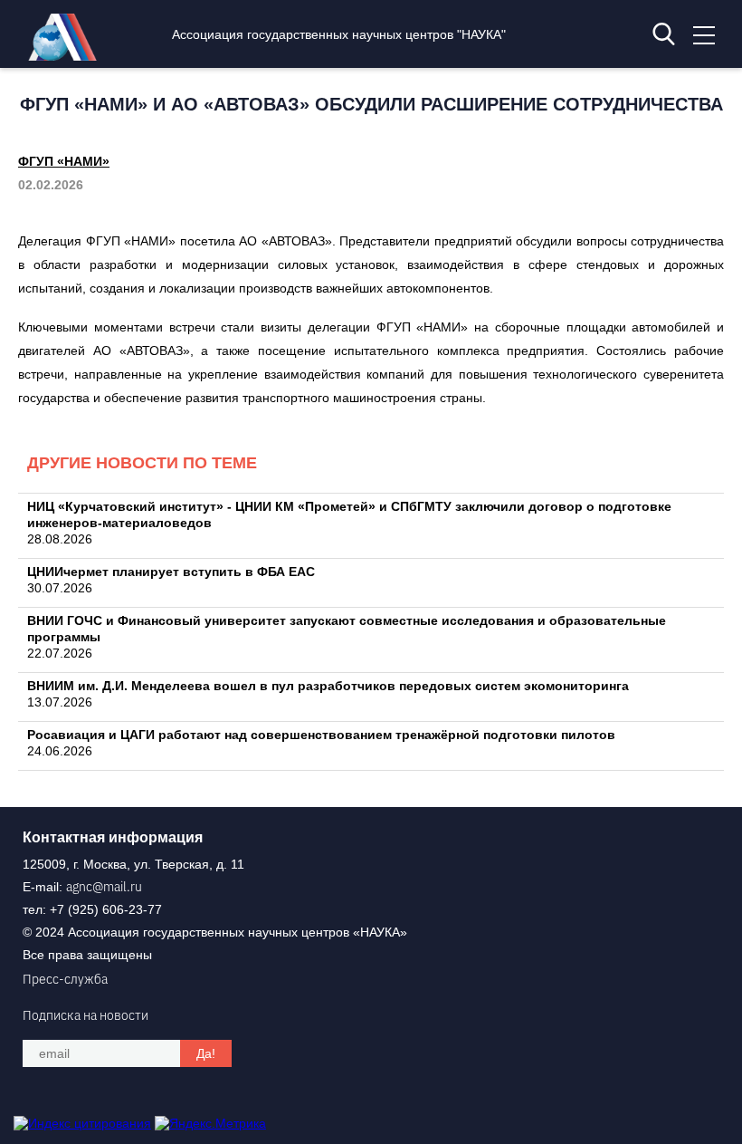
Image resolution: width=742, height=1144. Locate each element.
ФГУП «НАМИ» (63, 161)
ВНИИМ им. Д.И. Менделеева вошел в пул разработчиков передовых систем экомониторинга (328, 685)
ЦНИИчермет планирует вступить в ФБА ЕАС (171, 571)
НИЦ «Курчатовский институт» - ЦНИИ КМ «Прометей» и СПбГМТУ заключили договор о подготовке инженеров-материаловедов (349, 514)
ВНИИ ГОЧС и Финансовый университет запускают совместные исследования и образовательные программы (346, 628)
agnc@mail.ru (104, 887)
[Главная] (67, 56)
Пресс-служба (65, 979)
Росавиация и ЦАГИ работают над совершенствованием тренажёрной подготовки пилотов (321, 734)
